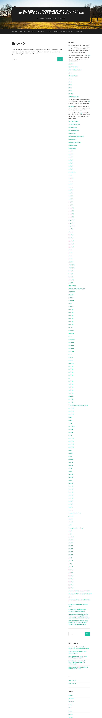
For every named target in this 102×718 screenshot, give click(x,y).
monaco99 (71, 330)
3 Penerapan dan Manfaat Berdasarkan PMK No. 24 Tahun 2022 (78, 667)
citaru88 (70, 462)
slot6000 (70, 228)
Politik (63, 31)
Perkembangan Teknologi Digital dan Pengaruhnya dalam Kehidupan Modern (78, 647)
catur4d (70, 519)
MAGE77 (70, 540)
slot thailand (71, 426)
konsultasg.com (72, 139)
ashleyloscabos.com (73, 130)
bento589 (71, 474)
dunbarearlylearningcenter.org (76, 136)
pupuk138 (71, 279)
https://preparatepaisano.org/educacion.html (80, 593)
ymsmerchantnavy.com (74, 124)
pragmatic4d (71, 220)
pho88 (70, 468)
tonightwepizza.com (73, 121)
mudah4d (70, 196)
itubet (70, 336)
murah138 (71, 178)
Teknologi (79, 31)
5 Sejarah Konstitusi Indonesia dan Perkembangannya (77, 652)
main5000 (71, 537)
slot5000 (70, 160)
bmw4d (70, 423)
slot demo (71, 106)
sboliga (70, 417)
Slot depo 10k (71, 172)
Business (14, 31)
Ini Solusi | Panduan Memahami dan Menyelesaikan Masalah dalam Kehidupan (51, 12)
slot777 (70, 184)
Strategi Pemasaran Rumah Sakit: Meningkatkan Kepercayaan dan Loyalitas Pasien (76, 662)
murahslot (71, 208)
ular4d (70, 249)
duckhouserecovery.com (74, 142)
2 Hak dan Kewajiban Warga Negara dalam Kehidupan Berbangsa (77, 656)
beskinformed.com (73, 66)
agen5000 (71, 333)
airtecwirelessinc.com (73, 96)
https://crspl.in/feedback (74, 513)
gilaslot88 (71, 363)
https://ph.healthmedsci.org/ (75, 528)
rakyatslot (71, 396)
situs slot (70, 231)
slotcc (69, 72)
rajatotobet (71, 339)
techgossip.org (72, 148)
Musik (56, 31)
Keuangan (41, 31)
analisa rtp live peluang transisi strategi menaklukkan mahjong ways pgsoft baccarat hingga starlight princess (78, 622)
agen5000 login (72, 285)
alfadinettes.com (72, 145)
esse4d (70, 471)
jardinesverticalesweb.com (75, 69)
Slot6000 (70, 270)
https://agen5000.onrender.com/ (76, 288)
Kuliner (49, 31)
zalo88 (70, 531)
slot (69, 47)
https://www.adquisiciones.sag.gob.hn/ (78, 405)
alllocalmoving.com (73, 75)
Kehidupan (31, 31)
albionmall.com (72, 133)
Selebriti (70, 31)
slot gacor (70, 63)
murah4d (70, 151)
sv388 (70, 456)
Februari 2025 (72, 683)
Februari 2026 (72, 680)
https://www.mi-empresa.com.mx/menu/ (78, 590)
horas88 (70, 572)
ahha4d (70, 175)
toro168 (70, 507)
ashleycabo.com (72, 127)
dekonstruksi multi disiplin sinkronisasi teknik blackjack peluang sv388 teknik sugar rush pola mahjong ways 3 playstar (78, 615)
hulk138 (70, 357)
